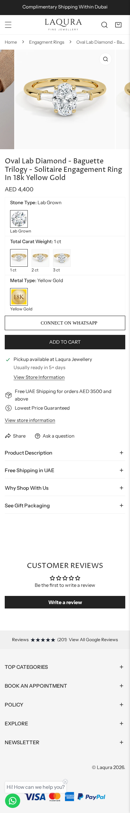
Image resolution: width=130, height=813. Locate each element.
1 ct (19, 258)
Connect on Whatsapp (68, 322)
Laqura (104, 767)
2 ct (40, 258)
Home (11, 42)
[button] (118, 25)
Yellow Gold (19, 297)
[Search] (104, 25)
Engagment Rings (46, 42)
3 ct (62, 258)
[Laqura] (63, 25)
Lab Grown (19, 219)
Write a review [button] (65, 602)
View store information (39, 377)
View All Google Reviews (93, 639)
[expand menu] (8, 25)
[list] (65, 107)
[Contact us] (12, 801)
